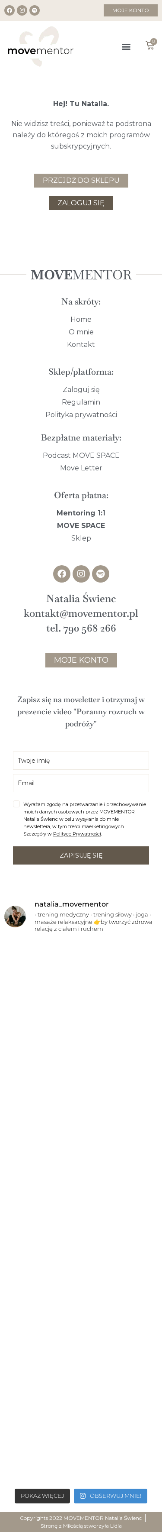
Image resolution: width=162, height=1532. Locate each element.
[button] (126, 46)
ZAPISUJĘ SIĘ (81, 855)
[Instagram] (22, 10)
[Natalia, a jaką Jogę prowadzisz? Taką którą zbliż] (81, 1438)
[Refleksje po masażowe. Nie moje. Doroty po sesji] (81, 1258)
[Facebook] (9, 10)
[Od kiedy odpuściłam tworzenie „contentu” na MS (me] (81, 986)
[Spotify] (34, 10)
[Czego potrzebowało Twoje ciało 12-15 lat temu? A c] (81, 1167)
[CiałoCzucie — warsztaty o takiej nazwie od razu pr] (81, 1348)
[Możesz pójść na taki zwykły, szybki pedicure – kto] (81, 1076)
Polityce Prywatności (77, 834)
